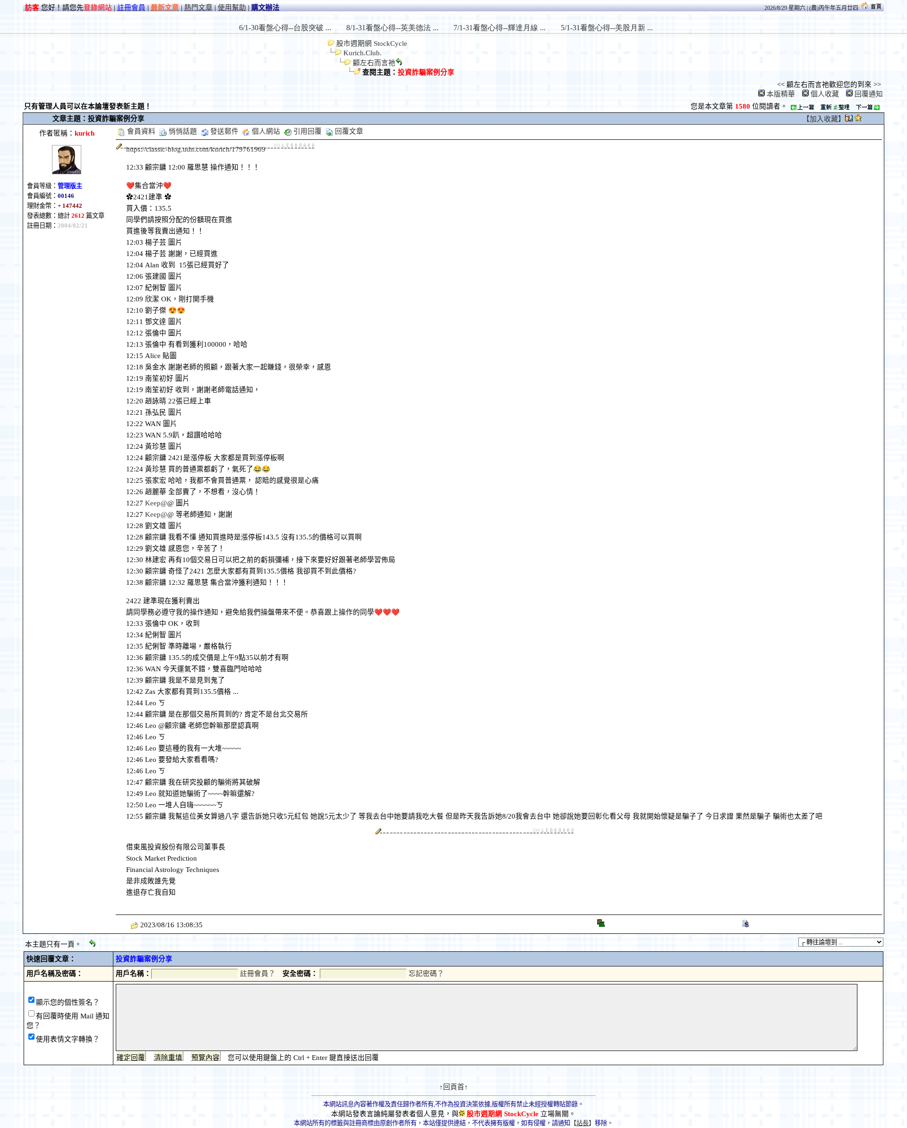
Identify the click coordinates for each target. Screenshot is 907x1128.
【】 (582, 1123)
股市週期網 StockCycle (370, 43)
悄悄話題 (182, 131)
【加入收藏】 (824, 119)
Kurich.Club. (362, 53)
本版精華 (781, 94)
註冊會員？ (257, 973)
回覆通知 (869, 94)
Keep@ (156, 503)
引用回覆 (306, 131)
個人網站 (265, 131)
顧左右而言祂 (374, 63)
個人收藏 (825, 94)
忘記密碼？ (426, 973)
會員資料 (140, 131)
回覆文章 (348, 131)
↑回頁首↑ (453, 1087)
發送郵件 (223, 131)
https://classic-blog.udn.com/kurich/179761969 (195, 149)
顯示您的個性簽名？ (68, 1002)
